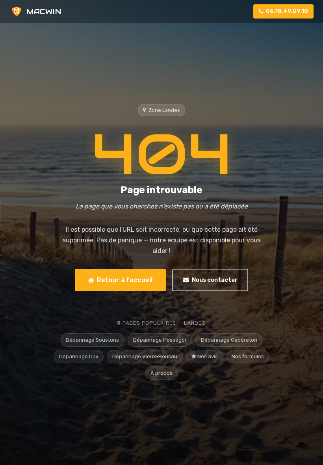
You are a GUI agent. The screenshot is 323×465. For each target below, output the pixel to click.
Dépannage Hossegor (160, 340)
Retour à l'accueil (124, 280)
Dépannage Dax (78, 356)
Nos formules (248, 356)
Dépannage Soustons (92, 340)
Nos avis (207, 356)
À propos (161, 373)
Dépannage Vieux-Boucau (144, 356)
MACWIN (44, 11)
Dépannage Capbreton (229, 340)
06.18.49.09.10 (287, 11)
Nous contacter (215, 279)
